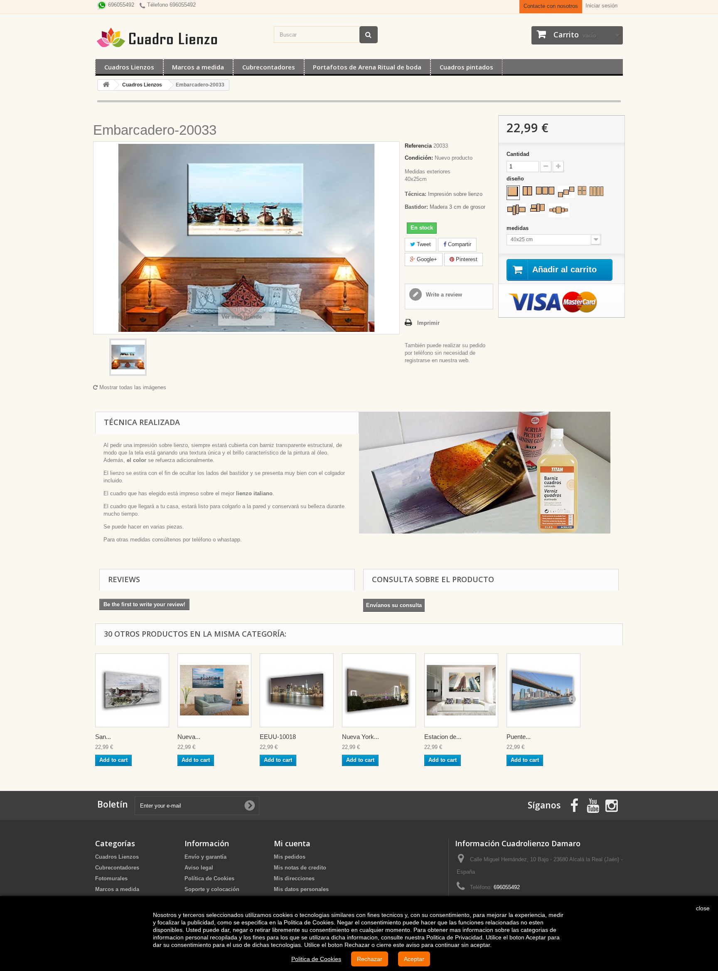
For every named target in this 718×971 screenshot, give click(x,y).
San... (103, 736)
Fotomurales (111, 878)
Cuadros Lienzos (129, 67)
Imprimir (428, 323)
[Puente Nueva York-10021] (543, 690)
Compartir (458, 244)
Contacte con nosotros (551, 6)
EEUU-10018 (278, 736)
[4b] (596, 191)
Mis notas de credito (300, 868)
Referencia (418, 146)
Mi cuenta (292, 843)
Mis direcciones (294, 878)
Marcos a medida (198, 67)
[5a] (558, 210)
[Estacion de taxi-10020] (461, 690)
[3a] (545, 190)
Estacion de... (442, 736)
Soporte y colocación (211, 889)
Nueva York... (360, 736)
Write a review (443, 295)
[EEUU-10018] (297, 690)
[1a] (513, 191)
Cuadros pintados (466, 67)
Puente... (519, 736)
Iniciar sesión (601, 5)
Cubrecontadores (268, 67)
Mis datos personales (301, 889)
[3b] (566, 192)
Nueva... (188, 736)
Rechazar (369, 959)
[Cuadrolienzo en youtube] (593, 805)
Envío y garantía (205, 857)
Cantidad (518, 154)
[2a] (527, 191)
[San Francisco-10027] (132, 690)
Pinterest (465, 259)
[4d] (537, 208)
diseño (516, 178)
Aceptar (414, 959)
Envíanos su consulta (394, 605)
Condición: (419, 158)
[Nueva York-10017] (214, 690)
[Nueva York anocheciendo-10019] (379, 690)
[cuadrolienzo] (180, 37)
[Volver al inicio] (106, 85)
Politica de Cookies (316, 959)
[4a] (582, 190)
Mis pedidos (289, 857)
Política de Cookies (209, 878)
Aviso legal (198, 868)
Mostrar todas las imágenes (132, 387)
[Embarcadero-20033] (128, 357)
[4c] (516, 209)
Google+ (426, 259)
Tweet (423, 244)
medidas (518, 228)
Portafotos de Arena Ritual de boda (367, 67)
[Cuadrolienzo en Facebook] (574, 805)
